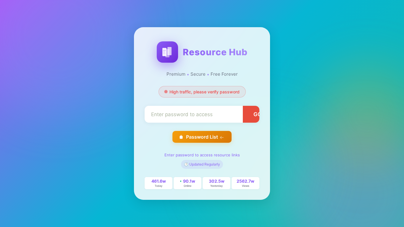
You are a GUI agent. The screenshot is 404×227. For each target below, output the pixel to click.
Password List (202, 137)
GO (257, 114)
